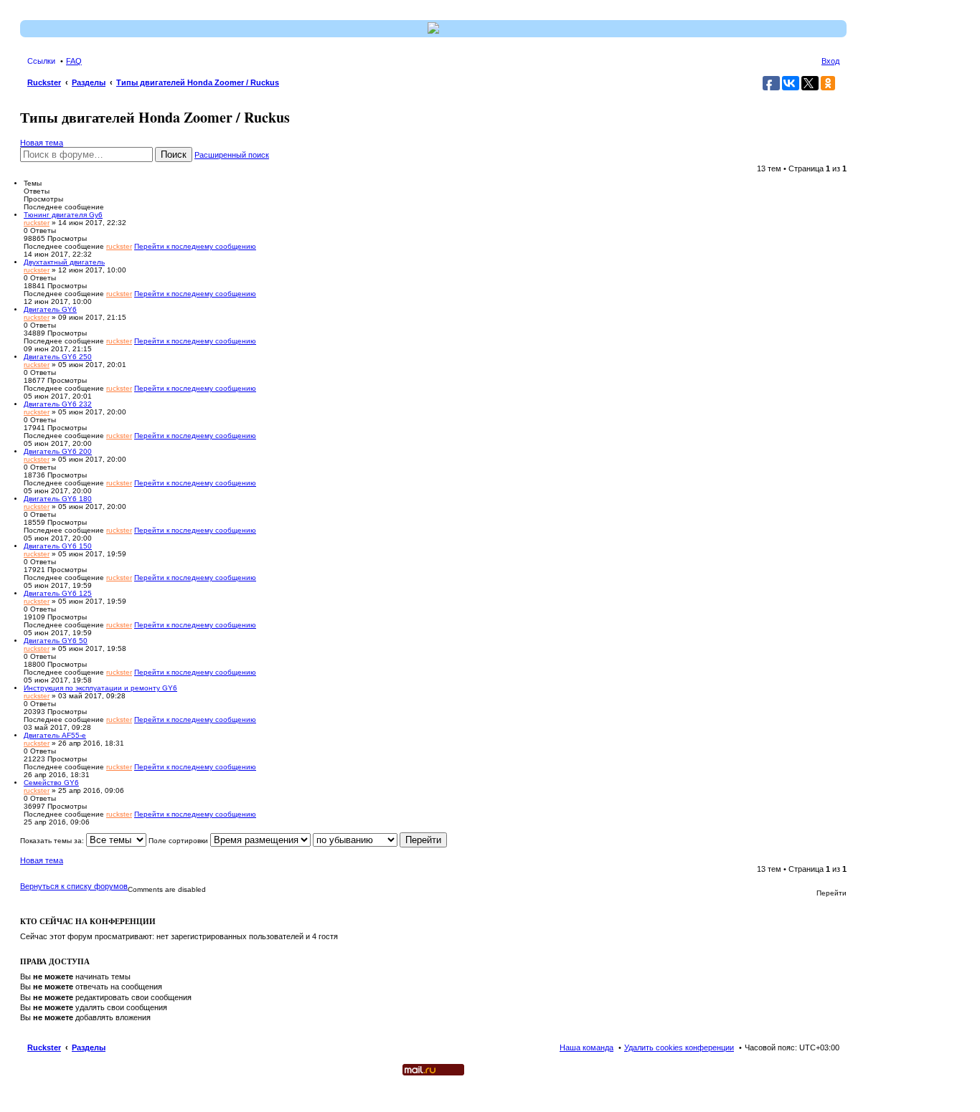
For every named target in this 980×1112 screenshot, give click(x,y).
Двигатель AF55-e (55, 735)
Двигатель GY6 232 (58, 404)
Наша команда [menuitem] (586, 1047)
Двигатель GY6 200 (58, 451)
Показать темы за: (53, 841)
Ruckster (44, 1047)
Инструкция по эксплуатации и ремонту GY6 (100, 688)
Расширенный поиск (231, 155)
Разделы (88, 1047)
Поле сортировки (179, 841)
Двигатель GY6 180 (58, 499)
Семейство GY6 (51, 783)
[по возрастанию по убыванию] (355, 841)
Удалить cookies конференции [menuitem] (679, 1047)
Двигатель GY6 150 (58, 546)
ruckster (37, 223)
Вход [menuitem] (830, 61)
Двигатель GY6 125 (58, 593)
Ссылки (41, 61)
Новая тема (41, 142)
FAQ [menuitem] (74, 61)
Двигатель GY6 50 (56, 641)
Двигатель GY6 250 (58, 357)
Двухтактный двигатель (64, 262)
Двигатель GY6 (50, 309)
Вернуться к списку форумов (74, 886)
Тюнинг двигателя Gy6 (63, 215)
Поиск (174, 154)
